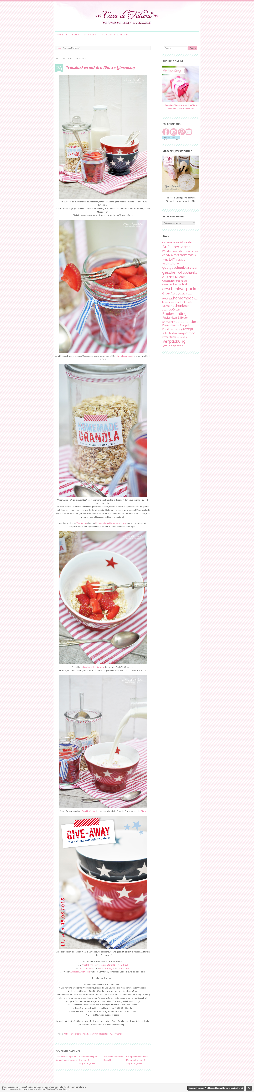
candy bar (191, 251)
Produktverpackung (172, 329)
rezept (188, 329)
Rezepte (103, 1034)
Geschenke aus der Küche (180, 274)
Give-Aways (171, 293)
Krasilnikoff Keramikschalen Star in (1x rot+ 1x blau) (105, 965)
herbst (189, 294)
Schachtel (168, 333)
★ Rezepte (62, 35)
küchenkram (180, 305)
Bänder (166, 251)
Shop (143, 811)
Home (59, 48)
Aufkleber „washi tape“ (80, 972)
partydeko (168, 322)
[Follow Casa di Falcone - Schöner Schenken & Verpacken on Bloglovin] (171, 139)
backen (185, 247)
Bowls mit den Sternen (93, 667)
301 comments (115, 1034)
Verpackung (174, 341)
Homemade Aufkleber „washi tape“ (111, 523)
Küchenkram (92, 1034)
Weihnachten (173, 346)
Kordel (166, 306)
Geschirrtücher (88, 811)
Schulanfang (179, 334)
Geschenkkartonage (174, 280)
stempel (190, 333)
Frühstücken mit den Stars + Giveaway (100, 67)
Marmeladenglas (107, 968)
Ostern (176, 309)
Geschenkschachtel (174, 284)
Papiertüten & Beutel (175, 317)
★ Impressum (90, 35)
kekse (196, 299)
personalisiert (187, 321)
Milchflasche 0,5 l (87, 968)
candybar (178, 251)
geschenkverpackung (182, 288)
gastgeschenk (173, 267)
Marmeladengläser (124, 356)
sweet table (169, 336)
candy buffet (170, 255)
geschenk (171, 272)
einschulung (180, 260)
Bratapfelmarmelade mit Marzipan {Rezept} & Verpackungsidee (137, 1060)
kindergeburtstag (171, 301)
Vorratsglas (81, 523)
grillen (183, 294)
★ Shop (76, 35)
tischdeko (182, 337)
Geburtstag (191, 267)
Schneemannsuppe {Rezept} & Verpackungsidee (88, 1060)
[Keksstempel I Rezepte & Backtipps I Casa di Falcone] (180, 191)
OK (249, 1088)
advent (167, 242)
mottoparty (167, 310)
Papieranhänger (176, 313)
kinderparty (187, 301)
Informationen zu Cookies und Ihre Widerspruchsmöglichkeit (216, 1088)
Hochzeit (167, 298)
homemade (183, 297)
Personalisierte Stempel (175, 325)
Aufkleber (68, 1034)
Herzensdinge (79, 1034)
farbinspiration (171, 263)
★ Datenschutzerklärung (115, 35)
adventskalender (182, 242)
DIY (172, 259)
